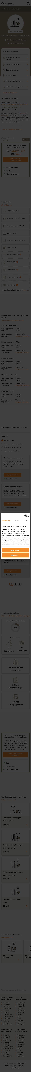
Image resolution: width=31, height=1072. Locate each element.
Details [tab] (16, 520)
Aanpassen (14, 555)
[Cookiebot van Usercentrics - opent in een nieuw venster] (22, 516)
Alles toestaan (15, 550)
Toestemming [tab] (6, 520)
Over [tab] (25, 520)
